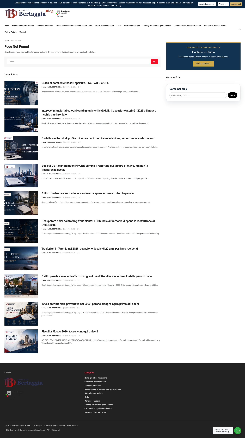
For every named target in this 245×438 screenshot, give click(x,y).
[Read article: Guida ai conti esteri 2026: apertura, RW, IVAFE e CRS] (21, 93)
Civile (119, 25)
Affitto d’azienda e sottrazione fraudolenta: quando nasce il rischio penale (87, 193)
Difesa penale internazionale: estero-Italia (74, 25)
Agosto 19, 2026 (70, 174)
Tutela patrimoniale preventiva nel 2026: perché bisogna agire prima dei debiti (90, 304)
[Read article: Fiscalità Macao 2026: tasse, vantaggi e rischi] (21, 341)
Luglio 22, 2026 (69, 308)
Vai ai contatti (203, 64)
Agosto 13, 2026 (70, 197)
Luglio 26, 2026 (69, 280)
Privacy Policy (72, 425)
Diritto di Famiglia (132, 25)
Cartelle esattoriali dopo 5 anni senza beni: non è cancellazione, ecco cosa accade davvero (98, 138)
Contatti (22, 32)
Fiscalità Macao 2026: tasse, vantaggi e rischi (69, 331)
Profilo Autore (10, 32)
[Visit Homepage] (38, 13)
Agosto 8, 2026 (70, 229)
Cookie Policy (37, 425)
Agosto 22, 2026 (70, 142)
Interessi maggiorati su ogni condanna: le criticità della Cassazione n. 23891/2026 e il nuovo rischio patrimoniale (98, 112)
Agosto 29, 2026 (70, 87)
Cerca (232, 95)
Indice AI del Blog (11, 425)
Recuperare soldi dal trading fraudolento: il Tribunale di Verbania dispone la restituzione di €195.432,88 (98, 223)
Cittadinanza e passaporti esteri (187, 25)
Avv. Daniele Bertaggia (52, 87)
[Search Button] (240, 28)
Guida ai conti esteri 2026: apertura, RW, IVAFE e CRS (75, 83)
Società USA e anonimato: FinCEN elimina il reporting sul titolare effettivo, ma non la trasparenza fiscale (94, 167)
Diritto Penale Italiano (104, 25)
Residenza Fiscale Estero (215, 25)
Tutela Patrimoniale (44, 25)
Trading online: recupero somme (157, 25)
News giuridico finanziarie (95, 377)
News (6, 25)
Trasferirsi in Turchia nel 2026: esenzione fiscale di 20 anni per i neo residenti (89, 248)
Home (6, 40)
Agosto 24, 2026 (70, 118)
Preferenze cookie (50, 425)
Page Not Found (16, 40)
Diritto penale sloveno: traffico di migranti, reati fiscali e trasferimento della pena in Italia (96, 276)
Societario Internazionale (23, 25)
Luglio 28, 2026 (69, 252)
